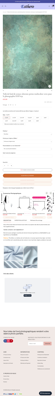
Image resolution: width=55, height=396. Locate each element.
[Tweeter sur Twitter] (13, 104)
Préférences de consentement (43, 368)
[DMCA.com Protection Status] (20, 394)
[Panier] (52, 6)
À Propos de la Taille (24, 357)
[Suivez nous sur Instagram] (8, 340)
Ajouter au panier (10, 217)
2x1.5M (14, 117)
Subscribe (47, 343)
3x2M (45, 117)
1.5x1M (6, 117)
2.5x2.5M (14, 121)
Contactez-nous (6, 357)
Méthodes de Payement (25, 363)
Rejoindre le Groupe (41, 360)
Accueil (4, 12)
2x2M (37, 117)
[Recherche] (5, 6)
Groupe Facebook (15, 188)
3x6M (37, 121)
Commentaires (40, 366)
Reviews (5, 381)
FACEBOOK (14, 234)
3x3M (22, 121)
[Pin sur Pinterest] (10, 104)
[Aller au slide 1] (27, 90)
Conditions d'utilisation (42, 357)
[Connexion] (49, 6)
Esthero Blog (40, 363)
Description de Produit (8, 363)
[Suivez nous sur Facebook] (5, 340)
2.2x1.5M (22, 117)
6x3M (29, 121)
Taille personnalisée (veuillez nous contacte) (14, 124)
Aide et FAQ (6, 360)
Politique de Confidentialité (43, 354)
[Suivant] (51, 90)
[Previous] (46, 193)
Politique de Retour (24, 360)
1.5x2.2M (30, 117)
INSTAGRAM (43, 233)
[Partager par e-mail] (15, 104)
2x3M (6, 121)
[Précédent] (3, 90)
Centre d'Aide (6, 376)
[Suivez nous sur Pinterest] (11, 340)
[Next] (53, 51)
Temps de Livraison (24, 354)
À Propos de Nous (7, 354)
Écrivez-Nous (6, 379)
